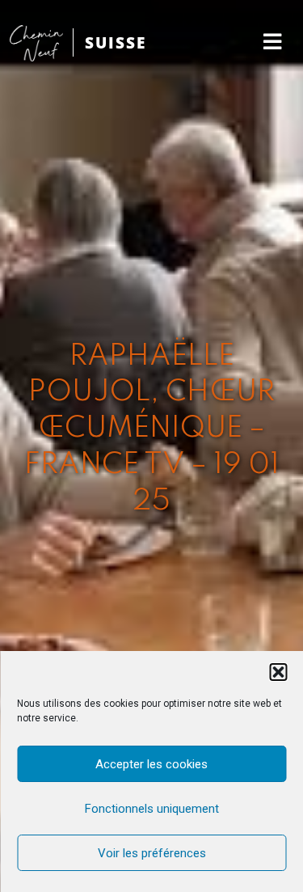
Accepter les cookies (151, 764)
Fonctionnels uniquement (152, 808)
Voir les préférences (152, 853)
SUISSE (115, 42)
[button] (278, 672)
